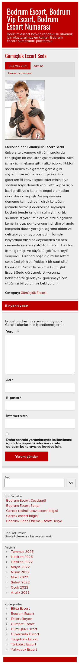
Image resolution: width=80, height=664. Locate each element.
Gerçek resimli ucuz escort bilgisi (32, 510)
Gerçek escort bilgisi (22, 516)
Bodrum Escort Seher (23, 505)
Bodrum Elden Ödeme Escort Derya (34, 521)
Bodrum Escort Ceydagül (26, 500)
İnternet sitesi (17, 415)
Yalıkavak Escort (24, 649)
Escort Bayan (21, 618)
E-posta (13, 397)
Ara (7, 477)
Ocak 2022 (19, 587)
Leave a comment (20, 73)
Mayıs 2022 (20, 567)
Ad (9, 379)
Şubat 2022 (20, 582)
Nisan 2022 (20, 572)
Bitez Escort (20, 608)
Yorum (12, 331)
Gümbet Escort (23, 624)
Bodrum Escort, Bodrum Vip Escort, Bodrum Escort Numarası (38, 19)
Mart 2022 (19, 577)
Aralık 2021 (20, 592)
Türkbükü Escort (23, 644)
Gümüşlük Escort (34, 293)
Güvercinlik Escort (25, 634)
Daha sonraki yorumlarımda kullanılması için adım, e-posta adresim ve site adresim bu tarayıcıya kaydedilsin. (39, 443)
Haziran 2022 (22, 562)
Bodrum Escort (22, 613)
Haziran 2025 (22, 556)
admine (38, 66)
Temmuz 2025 (22, 551)
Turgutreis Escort (24, 639)
